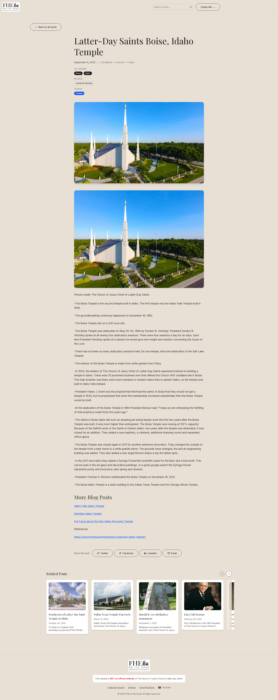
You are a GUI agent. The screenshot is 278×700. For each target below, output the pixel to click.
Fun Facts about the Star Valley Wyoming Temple (103, 521)
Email (174, 553)
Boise (78, 73)
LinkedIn (152, 553)
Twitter (104, 553)
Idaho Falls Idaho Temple (89, 506)
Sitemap (132, 687)
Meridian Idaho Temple (88, 513)
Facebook (127, 553)
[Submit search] (191, 7)
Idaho (87, 73)
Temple (79, 93)
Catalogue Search (116, 687)
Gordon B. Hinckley (84, 83)
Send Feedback (147, 687)
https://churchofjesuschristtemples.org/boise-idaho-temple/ (110, 536)
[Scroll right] (229, 573)
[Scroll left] (222, 573)
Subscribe (206, 7)
